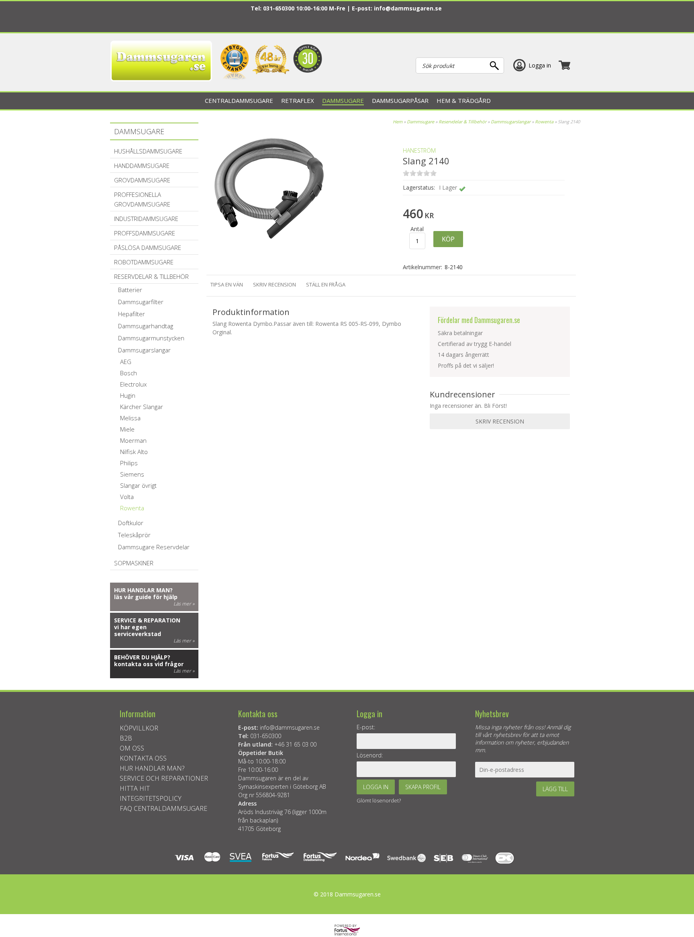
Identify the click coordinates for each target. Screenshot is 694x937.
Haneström (419, 150)
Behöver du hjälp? (142, 657)
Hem (397, 122)
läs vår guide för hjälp (146, 597)
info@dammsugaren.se (408, 8)
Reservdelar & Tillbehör (462, 122)
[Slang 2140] (270, 245)
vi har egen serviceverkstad (137, 630)
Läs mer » (184, 603)
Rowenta (544, 122)
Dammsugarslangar (511, 122)
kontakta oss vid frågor (149, 664)
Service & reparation (147, 620)
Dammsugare (420, 122)
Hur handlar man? (143, 590)
